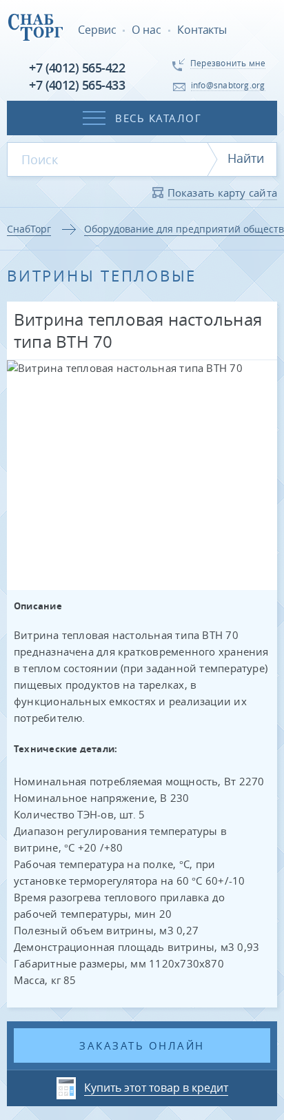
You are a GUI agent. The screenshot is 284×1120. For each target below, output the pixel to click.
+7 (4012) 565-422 (77, 67)
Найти (245, 158)
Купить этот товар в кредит (156, 1087)
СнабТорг (29, 228)
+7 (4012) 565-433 (77, 85)
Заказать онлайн (141, 1045)
